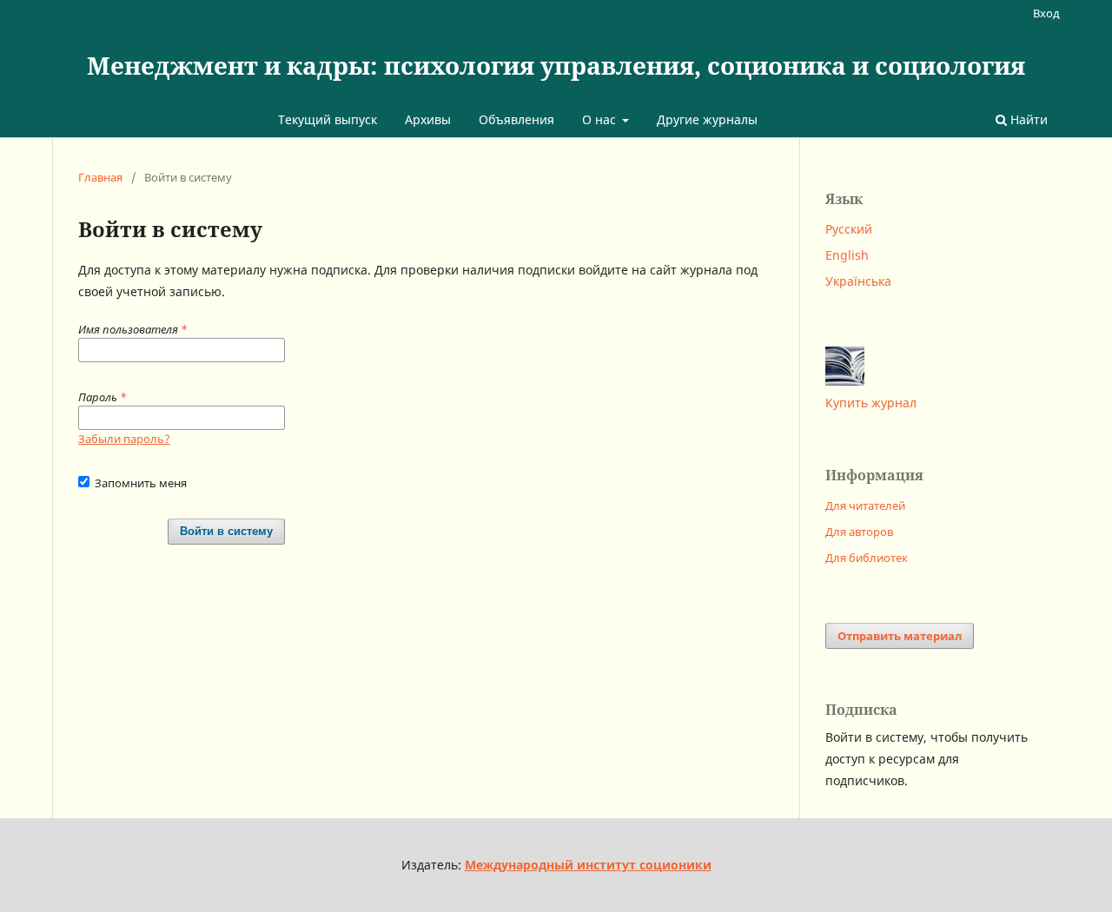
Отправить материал (899, 636)
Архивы (428, 119)
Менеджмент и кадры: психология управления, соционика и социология (556, 65)
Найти (1027, 119)
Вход (1046, 13)
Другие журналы (707, 119)
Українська (858, 281)
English (847, 255)
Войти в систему (226, 531)
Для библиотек (866, 557)
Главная (100, 177)
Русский (848, 229)
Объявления (516, 119)
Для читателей (865, 505)
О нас (600, 119)
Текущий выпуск (327, 119)
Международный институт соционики (588, 864)
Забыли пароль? (124, 438)
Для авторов (859, 531)
